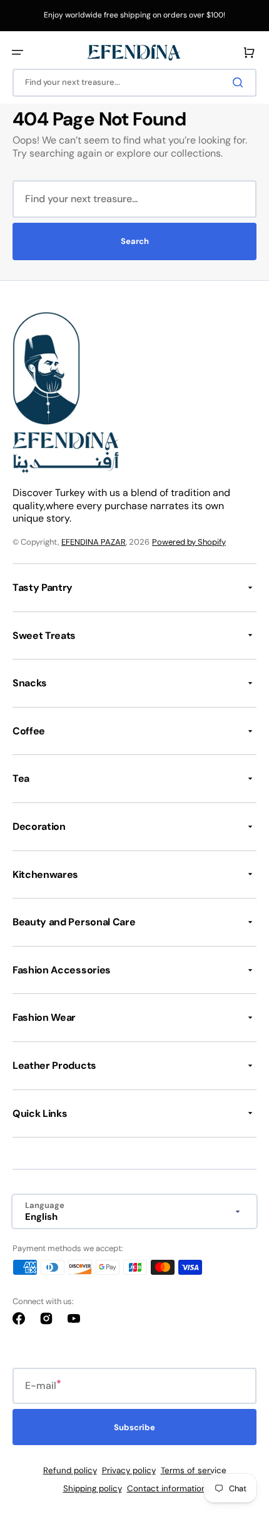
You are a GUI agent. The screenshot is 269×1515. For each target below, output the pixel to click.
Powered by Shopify (189, 542)
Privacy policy (129, 1470)
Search (135, 241)
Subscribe (134, 1427)
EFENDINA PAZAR (93, 542)
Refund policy (70, 1470)
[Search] (240, 82)
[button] (17, 52)
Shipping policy (92, 1488)
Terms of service (193, 1470)
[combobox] (134, 83)
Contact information (166, 1488)
